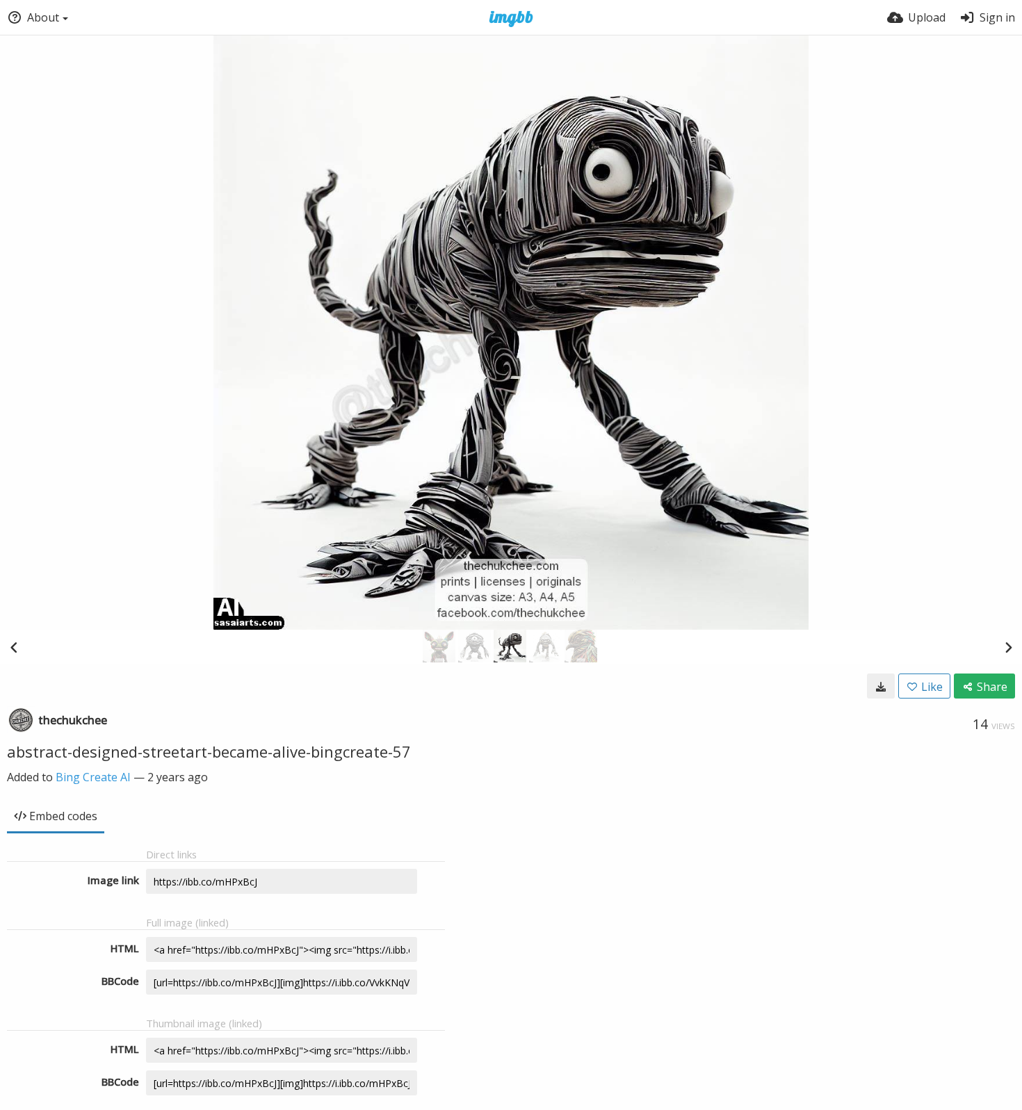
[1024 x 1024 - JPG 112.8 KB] (881, 686)
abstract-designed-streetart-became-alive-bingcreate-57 (209, 751)
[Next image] (1008, 647)
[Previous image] (14, 647)
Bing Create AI (93, 777)
